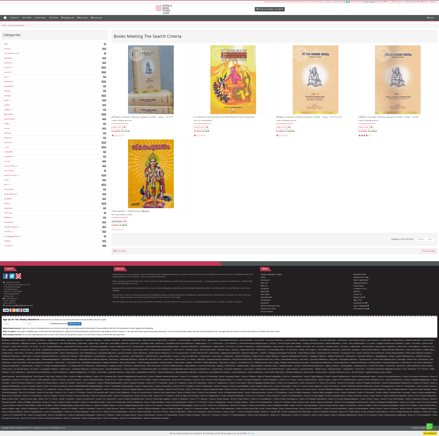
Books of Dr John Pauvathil (427, 402)
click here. (196, 332)
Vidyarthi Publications (166, 372)
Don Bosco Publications (245, 347)
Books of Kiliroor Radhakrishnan (337, 377)
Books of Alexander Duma (336, 396)
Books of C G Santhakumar (218, 405)
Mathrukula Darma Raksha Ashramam (93, 359)
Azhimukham (342, 340)
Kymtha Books (100, 356)
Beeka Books (386, 340)
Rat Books (128, 366)
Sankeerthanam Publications (313, 366)
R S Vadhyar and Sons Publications (81, 366)
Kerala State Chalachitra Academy (418, 353)
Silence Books (427, 366)
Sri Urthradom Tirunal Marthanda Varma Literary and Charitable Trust (184, 369)
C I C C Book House (215, 343)
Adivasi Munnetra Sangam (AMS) (155, 340)
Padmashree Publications (91, 363)
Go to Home (120, 251)
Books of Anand (9, 405)
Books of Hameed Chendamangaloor (179, 405)
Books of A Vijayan (50, 396)
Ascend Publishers (246, 340)
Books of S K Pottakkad (189, 377)
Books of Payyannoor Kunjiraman (70, 389)
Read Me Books (140, 366)
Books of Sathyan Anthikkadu (148, 409)
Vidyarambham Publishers (146, 372)
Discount (7, 49)
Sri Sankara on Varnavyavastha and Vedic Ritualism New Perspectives (224, 117)
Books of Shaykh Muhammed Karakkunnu (405, 412)
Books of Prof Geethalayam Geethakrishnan (351, 402)
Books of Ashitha (124, 380)
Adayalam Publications (111, 340)
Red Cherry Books (154, 366)
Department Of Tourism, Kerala (76, 347)
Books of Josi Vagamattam (288, 383)
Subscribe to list (74, 324)
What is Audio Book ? (361, 280)
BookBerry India (147, 343)
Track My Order (266, 297)
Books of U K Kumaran (112, 389)
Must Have (50, 377)
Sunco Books (249, 369)
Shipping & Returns (360, 283)
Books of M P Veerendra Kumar (344, 380)
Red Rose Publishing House (173, 366)
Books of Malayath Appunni (133, 389)
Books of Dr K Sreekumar (181, 380)
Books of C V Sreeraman (211, 415)
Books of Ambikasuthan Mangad (156, 418)
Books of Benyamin (270, 380)
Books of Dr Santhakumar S (261, 399)
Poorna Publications (341, 363)
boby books (82, 343)
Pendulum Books (260, 363)
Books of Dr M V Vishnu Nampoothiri (422, 396)
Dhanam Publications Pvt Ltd (120, 347)
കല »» (6, 77)
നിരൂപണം (8, 138)
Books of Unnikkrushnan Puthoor (231, 393)
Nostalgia (401, 359)
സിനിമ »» (8, 241)
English (379, 2)
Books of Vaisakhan (110, 418)
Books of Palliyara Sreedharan (81, 377)
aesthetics (173, 340)
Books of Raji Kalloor (178, 412)
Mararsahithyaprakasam (51, 359)
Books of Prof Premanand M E (310, 409)
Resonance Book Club (207, 366)
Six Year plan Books (21, 369)
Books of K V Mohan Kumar (306, 389)
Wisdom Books (321, 372)
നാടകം (7, 129)
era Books (320, 347)
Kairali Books (214, 353)
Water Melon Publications (274, 372)
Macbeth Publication (242, 356)
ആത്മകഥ (8, 58)
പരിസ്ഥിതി (8, 152)
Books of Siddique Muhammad (29, 402)
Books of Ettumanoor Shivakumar (416, 377)
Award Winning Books (24, 377)
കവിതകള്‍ (8, 82)
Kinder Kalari (26, 356)
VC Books (92, 372)
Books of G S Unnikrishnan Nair (14, 415)
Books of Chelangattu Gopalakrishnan (384, 402)
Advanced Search (289, 2)
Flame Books (402, 347)
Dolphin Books (218, 347)
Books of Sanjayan (221, 386)
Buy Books (83, 18)
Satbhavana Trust (360, 366)
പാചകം (7, 161)
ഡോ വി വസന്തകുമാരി (203, 121)
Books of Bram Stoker (10, 399)
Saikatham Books (271, 366)
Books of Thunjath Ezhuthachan (368, 383)
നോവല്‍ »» (8, 143)
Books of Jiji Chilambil (257, 405)
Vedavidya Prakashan (116, 372)
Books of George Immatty (126, 415)
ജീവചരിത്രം (9, 114)
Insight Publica (428, 350)
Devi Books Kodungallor (99, 347)
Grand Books (104, 350)
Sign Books (401, 366)
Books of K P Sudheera (105, 415)
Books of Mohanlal (348, 393)
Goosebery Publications (89, 350)
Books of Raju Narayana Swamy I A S (221, 380)
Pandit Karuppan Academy (148, 363)
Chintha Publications (333, 343)
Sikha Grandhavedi (413, 366)
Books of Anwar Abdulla (268, 409)
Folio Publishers (414, 347)
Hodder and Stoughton (307, 350)
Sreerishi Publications (114, 369)
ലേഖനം (7, 204)
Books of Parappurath (93, 389)
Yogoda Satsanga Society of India (378, 372)
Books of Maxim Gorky (300, 402)
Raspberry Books (116, 366)
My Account (97, 18)
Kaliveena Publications (250, 353)
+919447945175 (356, 2)
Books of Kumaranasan (161, 380)
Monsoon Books (155, 359)
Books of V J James (50, 402)
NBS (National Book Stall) (242, 359)
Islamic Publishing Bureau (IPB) (46, 353)
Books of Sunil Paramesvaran (165, 393)
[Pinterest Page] (19, 278)
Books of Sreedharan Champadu (325, 412)
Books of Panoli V (231, 389)
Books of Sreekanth (67, 399)
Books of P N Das (287, 389)
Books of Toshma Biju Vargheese (158, 399)
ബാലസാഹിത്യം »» (11, 175)
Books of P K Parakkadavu (277, 393)
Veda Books (102, 372)
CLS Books (371, 343)
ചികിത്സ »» (8, 110)
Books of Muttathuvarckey (255, 393)
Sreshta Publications (131, 369)
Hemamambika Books (276, 350)
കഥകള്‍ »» (8, 72)
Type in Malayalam (360, 306)
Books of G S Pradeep (409, 405)
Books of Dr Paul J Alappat (314, 396)
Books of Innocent (214, 412)
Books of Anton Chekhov (154, 389)
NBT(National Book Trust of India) (266, 359)
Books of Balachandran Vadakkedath (392, 415)
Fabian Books (355, 347)
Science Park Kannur (376, 366)
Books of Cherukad (354, 396)
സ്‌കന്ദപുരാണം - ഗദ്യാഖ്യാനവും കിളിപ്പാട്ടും (130, 211)
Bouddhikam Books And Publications (179, 343)
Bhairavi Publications (413, 340)
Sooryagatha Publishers (49, 369)
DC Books (34, 347)
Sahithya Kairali (243, 366)
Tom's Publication (409, 369)
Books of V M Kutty (160, 412)
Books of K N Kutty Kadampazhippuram (343, 399)
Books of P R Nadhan (69, 409)
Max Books (113, 359)
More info (251, 433)
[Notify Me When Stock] (125, 221)
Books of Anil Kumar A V (309, 383)
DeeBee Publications (54, 347)
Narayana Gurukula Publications (219, 359)
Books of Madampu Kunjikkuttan (331, 389)
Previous (420, 239)
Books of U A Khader (67, 383)
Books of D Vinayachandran (176, 402)
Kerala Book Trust (348, 353)
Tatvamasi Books (306, 369)
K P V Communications (180, 353)
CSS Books (416, 343)
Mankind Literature (423, 356)
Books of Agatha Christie (307, 380)
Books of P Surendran (328, 383)
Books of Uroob (199, 380)
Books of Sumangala (282, 386)
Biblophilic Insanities (28, 343)
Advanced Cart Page (360, 277)
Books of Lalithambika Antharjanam (81, 415)
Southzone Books (97, 369)
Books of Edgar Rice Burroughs (187, 396)
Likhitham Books (151, 356)
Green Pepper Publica (141, 350)
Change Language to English (271, 274)
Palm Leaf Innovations (128, 363)
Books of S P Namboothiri (49, 409)
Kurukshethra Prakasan (69, 356)
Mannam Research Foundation (13, 359)
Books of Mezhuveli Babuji (93, 380)
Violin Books (203, 372)
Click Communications (357, 343)
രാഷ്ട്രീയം (8, 199)
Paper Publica (179, 363)
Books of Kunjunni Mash (37, 415)
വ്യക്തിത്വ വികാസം (11, 227)
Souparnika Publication (80, 369)
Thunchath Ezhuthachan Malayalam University (384, 369)
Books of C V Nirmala (282, 402)
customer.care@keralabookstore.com (18, 306)
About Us (356, 292)
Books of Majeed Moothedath (232, 396)
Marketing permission (59, 324)
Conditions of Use (360, 289)
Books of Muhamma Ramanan (394, 396)
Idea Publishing (323, 350)
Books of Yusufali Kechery (142, 393)
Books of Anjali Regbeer (54, 412)
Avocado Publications (328, 340)
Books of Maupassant (29, 409)
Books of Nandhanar (180, 399)
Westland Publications (294, 372)
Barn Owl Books (373, 340)
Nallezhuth (201, 359)
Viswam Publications (255, 372)
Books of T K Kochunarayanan (419, 415)
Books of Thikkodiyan (72, 418)
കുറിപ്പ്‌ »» (8, 96)
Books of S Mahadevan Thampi (93, 402)
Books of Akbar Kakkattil (40, 380)
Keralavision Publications (11, 356)
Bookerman (159, 343)
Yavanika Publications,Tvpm (339, 372)
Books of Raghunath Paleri (213, 389)
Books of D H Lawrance (154, 405)
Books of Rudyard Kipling (63, 405)
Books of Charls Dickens (240, 399)
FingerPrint (391, 347)
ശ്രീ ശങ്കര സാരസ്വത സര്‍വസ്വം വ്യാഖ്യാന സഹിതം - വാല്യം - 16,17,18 (142, 117)
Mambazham (351, 356)
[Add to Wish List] (124, 127)
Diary (6, 44)
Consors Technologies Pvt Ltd (54, 428)
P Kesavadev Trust (73, 363)
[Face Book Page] (6, 278)
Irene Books (19, 353)
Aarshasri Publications (75, 340)
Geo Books (36, 350)
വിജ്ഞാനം (8, 218)
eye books (344, 347)
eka (313, 347)
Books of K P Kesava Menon (47, 383)
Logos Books (217, 356)
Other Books (59, 363)
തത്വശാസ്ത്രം (9, 119)
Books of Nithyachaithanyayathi (110, 383)
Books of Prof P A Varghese (183, 386)
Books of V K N (110, 380)
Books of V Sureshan (127, 409)
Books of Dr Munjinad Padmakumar (313, 399)
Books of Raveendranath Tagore (363, 377)
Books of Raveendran (163, 386)
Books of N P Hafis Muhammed (222, 409)
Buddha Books (200, 343)
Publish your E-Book (268, 309)
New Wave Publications (319, 359)
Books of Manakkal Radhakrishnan (344, 415)
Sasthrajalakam (346, 366)
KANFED (263, 353)
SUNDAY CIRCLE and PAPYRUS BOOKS (270, 369)
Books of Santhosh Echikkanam (50, 418)
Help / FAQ (357, 300)
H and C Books (178, 350)
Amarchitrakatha (184, 340)
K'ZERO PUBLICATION (199, 353)
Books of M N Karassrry (249, 389)
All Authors (267, 2)
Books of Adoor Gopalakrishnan (424, 393)
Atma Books (259, 340)
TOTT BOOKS (423, 369)
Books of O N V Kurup (21, 380)
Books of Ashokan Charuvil (32, 386)
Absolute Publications (94, 340)
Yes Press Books (357, 372)
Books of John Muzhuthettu (258, 415)
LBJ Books (125, 356)
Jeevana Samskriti (124, 353)
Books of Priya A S (273, 396)
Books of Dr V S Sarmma (255, 396)
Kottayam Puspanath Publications (46, 356)
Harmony (235, 350)
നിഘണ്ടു (7, 133)
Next (430, 239)
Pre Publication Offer (12, 53)
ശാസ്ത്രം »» (9, 232)
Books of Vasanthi (66, 396)
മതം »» (7, 185)
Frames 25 (426, 347)
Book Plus (125, 343)
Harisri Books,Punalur (208, 350)
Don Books (230, 347)
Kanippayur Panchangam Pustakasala (282, 353)
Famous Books (367, 347)
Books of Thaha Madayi (26, 405)
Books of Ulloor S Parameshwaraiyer (304, 405)
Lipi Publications (166, 356)
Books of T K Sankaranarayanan (234, 415)
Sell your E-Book (267, 312)
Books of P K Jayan (430, 412)
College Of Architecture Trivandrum (390, 343)
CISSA (344, 343)
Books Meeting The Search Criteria (147, 37)
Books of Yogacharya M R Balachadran (296, 412)
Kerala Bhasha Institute (307, 353)
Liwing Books (205, 356)
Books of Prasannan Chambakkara (386, 405)
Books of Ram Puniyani (320, 415)
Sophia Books (65, 369)
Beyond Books (398, 340)
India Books (335, 350)
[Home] (5, 18)
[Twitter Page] (12, 278)
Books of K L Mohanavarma (281, 415)
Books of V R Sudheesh (178, 383)
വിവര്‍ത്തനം (9, 222)
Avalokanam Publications (309, 340)
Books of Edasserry (390, 409)
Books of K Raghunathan (210, 396)
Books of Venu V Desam (370, 399)
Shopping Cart (399, 2)
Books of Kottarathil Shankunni (389, 377)
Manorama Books (33, 359)
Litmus (176, 356)
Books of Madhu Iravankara (189, 415)
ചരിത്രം (7, 105)
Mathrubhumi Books (69, 359)
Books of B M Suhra (193, 389)
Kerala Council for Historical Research (370, 353)
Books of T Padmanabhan (405, 386)
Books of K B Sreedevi (346, 383)
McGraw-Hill (143, 359)
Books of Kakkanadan (204, 386)
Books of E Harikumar (301, 415)
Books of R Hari (200, 405)
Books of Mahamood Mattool (417, 399)
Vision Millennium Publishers (220, 372)
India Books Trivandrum (351, 350)
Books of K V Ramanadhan (167, 415)
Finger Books (380, 347)
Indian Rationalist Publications (393, 350)
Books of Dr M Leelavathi (11, 396)
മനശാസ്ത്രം (9, 189)
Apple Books (212, 340)
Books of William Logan (10, 409)
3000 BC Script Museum (37, 340)
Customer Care (347, 2)
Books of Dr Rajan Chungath (420, 389)
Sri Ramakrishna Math (149, 369)
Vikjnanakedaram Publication (186, 372)
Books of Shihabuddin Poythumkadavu (119, 386)
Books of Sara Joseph (238, 383)
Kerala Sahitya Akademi (395, 353)
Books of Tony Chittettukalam (392, 399)
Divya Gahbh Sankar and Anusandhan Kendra (162, 347)
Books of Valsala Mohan (328, 405)
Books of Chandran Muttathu (140, 412)
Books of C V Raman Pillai (270, 412)
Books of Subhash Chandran (134, 383)
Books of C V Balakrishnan (218, 383)
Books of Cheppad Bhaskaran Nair (130, 405)
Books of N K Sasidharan (207, 393)
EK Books (306, 347)
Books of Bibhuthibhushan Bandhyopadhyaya (86, 386)
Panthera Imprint (166, 363)
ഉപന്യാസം (8, 68)
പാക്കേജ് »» (9, 157)
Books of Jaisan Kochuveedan (322, 402)
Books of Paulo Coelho (143, 396)
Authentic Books (291, 340)
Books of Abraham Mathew (12, 412)
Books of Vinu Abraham (146, 415)
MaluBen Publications (336, 356)
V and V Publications (59, 372)
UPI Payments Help (360, 309)
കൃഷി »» (7, 100)
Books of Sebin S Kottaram (69, 402)
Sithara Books (7, 369)
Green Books (126, 350)
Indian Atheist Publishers (370, 350)
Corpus (407, 343)
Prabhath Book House (358, 363)
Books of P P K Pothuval (197, 402)
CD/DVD (272, 343)
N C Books (191, 359)
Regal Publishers (191, 366)
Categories (14, 18)
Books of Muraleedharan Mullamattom (397, 383)
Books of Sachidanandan (269, 389)
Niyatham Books (365, 359)
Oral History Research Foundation (40, 363)
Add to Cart (116, 127)
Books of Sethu (423, 386)
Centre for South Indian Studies (289, 343)
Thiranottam (360, 369)
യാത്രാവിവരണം (10, 194)
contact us (122, 332)
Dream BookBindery (263, 347)
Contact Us (328, 2)
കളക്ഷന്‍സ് (9, 86)
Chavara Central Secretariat (313, 343)
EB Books (289, 347)
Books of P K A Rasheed (368, 415)
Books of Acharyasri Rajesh (229, 377)
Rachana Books (102, 366)
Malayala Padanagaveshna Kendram (294, 356)
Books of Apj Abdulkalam (239, 386)
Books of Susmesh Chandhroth (22, 383)
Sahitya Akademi (256, 366)
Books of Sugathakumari (33, 412)
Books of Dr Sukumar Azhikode (55, 386)
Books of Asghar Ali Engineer (172, 409)
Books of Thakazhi (249, 377)
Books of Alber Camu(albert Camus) (326, 393)
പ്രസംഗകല (8, 171)
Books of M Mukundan (208, 377)
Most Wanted (39, 377)
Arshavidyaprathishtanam (119, 124)
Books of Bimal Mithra (427, 405)
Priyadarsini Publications (11, 366)
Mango (391, 356)
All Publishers (277, 2)
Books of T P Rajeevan (198, 399)
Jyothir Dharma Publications (159, 353)
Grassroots (115, 350)
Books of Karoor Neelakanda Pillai (131, 399)
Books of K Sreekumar (348, 405)
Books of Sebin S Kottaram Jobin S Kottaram (393, 393)
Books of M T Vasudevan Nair (105, 377)
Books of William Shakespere (300, 393)
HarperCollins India (247, 350)
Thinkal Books (348, 369)
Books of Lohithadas (87, 409)
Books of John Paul (82, 396)
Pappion (189, 363)
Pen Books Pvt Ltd (245, 363)
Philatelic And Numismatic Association (295, 363)
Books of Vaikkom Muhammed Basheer (164, 377)
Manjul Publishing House (405, 356)
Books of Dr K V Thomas (48, 399)
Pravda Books (406, 363)
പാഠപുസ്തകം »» (11, 166)
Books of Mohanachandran (397, 389)
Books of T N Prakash (77, 393)
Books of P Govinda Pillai (116, 402)
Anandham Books (199, 340)
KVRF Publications (86, 356)
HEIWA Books (261, 350)
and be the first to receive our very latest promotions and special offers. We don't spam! (54, 319)
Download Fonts (359, 303)
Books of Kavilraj (364, 405)
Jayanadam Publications (107, 353)
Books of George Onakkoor (238, 402)
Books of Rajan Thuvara (373, 396)
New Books (53, 18)
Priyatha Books (27, 366)
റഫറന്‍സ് (8, 246)
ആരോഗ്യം (8, 63)
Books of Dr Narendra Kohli (97, 393)
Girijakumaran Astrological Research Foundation (60, 350)
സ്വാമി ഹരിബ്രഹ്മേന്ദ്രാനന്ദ (121, 121)
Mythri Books (180, 359)
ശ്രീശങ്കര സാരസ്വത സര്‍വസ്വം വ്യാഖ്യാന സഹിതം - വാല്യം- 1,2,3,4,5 (388, 117)
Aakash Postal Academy (57, 340)
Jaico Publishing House (88, 353)
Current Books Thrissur (19, 347)
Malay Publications (272, 356)
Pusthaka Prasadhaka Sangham (55, 366)
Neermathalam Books (289, 359)
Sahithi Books (230, 366)
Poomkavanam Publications (321, 363)
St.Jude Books (217, 369)
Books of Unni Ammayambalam (116, 412)
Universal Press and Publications (39, 372)
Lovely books (228, 356)
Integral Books (7, 353)
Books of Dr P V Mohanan (164, 396)
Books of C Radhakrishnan (292, 377)
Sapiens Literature (332, 366)
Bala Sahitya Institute (357, 340)
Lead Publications (137, 356)
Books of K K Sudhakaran (86, 383)
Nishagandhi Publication (348, 359)
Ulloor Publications (18, 372)
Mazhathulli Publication (128, 359)
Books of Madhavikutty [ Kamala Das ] (132, 377)
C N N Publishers (231, 343)
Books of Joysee (324, 380)
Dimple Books (138, 347)
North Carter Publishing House (384, 359)
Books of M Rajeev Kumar (92, 418)
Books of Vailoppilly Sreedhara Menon (262, 383)
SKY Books (34, 369)
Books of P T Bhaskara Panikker (197, 409)
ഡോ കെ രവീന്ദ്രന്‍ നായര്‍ (121, 215)
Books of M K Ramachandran (261, 402)
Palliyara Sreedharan (110, 363)
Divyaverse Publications (189, 347)
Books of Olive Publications (120, 393)
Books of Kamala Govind (187, 393)
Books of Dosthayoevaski (123, 396)
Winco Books (309, 372)
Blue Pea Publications (68, 343)
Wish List (388, 2)
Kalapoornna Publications (230, 353)
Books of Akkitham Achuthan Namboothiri (357, 386)
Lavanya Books (113, 356)
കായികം (7, 91)
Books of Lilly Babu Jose (57, 415)
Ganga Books (13, 350)
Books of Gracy (376, 409)
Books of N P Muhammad (106, 399)
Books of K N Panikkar (238, 405)
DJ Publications (205, 347)
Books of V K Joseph (407, 402)
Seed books (390, 366)
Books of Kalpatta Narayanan (425, 409)
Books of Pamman (74, 380)
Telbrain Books (320, 369)
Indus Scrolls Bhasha (414, 350)
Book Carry (104, 343)
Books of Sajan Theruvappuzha (286, 399)
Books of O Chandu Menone (107, 409)
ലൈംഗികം (8, 208)
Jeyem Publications (140, 353)
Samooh (297, 366)
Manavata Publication (366, 356)
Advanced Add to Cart (303, 2)
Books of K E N (96, 412)
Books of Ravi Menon (331, 386)
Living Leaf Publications (189, 356)
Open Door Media (19, 363)
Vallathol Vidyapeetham (78, 372)
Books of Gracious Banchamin (335, 409)
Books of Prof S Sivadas (142, 380)
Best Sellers (27, 18)
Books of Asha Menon (353, 389)
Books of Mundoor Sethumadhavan (374, 412)
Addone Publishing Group (131, 340)
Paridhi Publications (210, 363)
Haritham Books (224, 350)
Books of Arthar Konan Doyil (247, 409)
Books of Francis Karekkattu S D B (371, 380)
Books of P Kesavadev (366, 393)
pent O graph (274, 363)
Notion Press (412, 359)
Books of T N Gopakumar (46, 389)
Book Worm (135, 343)
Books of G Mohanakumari (292, 396)
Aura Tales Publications (274, 340)
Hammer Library (192, 350)
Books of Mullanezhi (134, 402)
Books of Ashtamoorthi (85, 399)
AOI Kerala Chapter (19, 340)
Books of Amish (406, 409)
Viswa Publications (239, 372)
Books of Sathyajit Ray (217, 402)
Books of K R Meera (421, 383)
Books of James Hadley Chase (262, 386)
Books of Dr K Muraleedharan (131, 418)
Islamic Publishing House (69, 353)
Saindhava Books (286, 366)
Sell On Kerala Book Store (270, 306)
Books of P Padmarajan (197, 383)
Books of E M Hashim (27, 393)
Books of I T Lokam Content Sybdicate (306, 386)
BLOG (431, 18)
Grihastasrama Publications (161, 350)
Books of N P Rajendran (197, 412)
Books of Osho (62, 377)
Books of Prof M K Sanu (175, 389)
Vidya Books (130, 372)
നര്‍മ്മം (6, 124)
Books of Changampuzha (384, 386)
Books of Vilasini (29, 389)
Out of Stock (117, 222)
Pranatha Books (375, 363)
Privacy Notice (358, 286)
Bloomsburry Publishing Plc (48, 343)
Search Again (429, 251)
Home (4, 26)
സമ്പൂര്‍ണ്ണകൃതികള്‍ (12, 236)
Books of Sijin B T (230, 412)
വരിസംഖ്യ (8, 213)
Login (434, 2)
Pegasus (233, 363)
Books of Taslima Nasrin (144, 386)
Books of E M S (61, 393)
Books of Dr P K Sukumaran (156, 383)
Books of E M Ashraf (29, 418)
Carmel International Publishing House (253, 343)
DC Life (42, 347)
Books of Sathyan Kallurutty (374, 389)
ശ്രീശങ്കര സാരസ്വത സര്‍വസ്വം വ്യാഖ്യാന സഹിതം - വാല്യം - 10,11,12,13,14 (309, 117)
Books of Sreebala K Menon (105, 405)
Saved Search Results (16, 26)
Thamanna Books (334, 369)
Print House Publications (422, 363)
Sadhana (220, 366)
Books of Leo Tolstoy (288, 380)
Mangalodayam (381, 356)
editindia (298, 347)
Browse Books (40, 18)
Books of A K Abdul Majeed (349, 412)
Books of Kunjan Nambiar (219, 399)
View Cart (264, 283)
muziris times (169, 359)
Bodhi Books (93, 343)
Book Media (114, 343)
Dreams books (278, 347)
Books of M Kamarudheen (358, 409)
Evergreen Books (332, 347)
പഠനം (6, 147)
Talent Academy (292, 369)
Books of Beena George (288, 409)
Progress (38, 366)
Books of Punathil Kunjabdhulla (269, 377)
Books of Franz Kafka (45, 393)
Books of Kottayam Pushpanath (249, 380)
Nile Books (333, 359)
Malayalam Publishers (318, 356)
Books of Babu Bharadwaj (154, 402)
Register (426, 2)
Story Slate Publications (233, 369)
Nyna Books (423, 359)
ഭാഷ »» (7, 180)
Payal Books (224, 363)
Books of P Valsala (58, 380)
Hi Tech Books (292, 350)
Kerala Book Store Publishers (328, 353)
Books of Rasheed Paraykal (249, 412)
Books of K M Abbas (44, 405)
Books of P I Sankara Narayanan (76, 412)
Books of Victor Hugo (29, 399)
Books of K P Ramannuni (32, 396)
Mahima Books (258, 356)
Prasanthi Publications (391, 363)
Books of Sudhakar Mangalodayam (417, 380)
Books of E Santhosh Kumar (101, 396)
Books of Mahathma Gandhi (277, 405)
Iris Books (29, 353)
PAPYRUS (197, 363)
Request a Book (317, 2)
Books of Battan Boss (394, 380)
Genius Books (25, 350)
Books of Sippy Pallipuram (314, 377)
